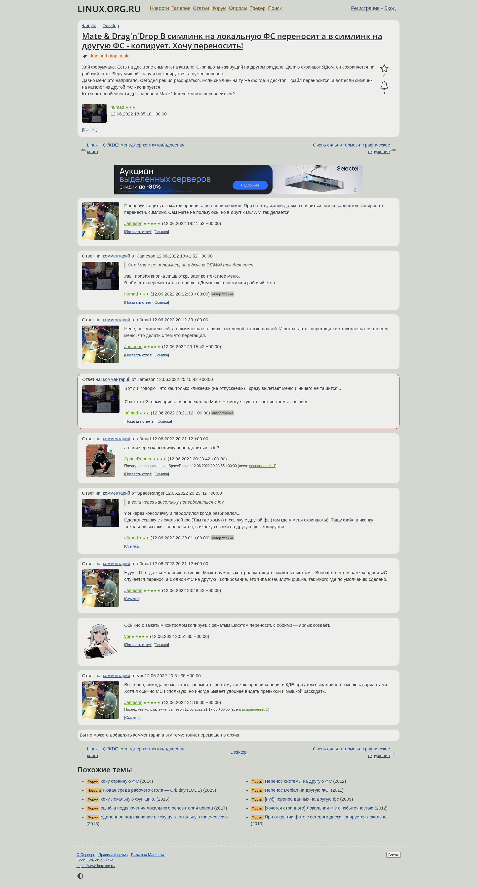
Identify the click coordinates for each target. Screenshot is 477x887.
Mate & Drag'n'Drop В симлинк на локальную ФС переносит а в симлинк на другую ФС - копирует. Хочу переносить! (232, 41)
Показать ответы (140, 421)
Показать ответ (138, 232)
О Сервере (86, 854)
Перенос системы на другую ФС (298, 781)
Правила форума (113, 854)
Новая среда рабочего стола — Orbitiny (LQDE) (152, 790)
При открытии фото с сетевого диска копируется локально (326, 816)
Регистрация (365, 8)
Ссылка (89, 129)
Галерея (181, 8)
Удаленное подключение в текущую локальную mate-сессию (164, 816)
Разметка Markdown (148, 854)
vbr (127, 636)
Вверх (393, 855)
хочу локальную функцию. (128, 799)
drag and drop (103, 55)
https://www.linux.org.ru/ (96, 866)
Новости (159, 8)
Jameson (133, 223)
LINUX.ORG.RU (109, 9)
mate (125, 55)
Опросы (238, 8)
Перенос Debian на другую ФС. (297, 790)
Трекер (258, 8)
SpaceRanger (138, 458)
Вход (390, 8)
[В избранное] (384, 69)
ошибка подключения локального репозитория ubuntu (157, 808)
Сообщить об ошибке (95, 860)
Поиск (275, 8)
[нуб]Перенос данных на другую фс (302, 799)
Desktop (111, 25)
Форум (219, 8)
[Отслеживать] (384, 85)
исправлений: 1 (262, 466)
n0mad (117, 107)
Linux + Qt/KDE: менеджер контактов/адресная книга (135, 148)
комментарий (116, 256)
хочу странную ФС (120, 781)
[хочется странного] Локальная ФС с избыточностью (319, 808)
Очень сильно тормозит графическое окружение (351, 148)
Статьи (201, 8)
